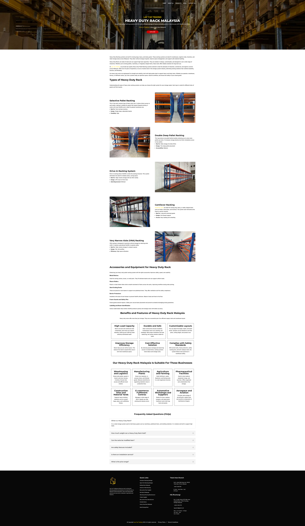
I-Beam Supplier (143, 497)
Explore (152, 32)
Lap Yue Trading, (115, 66)
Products (178, 3)
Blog (184, 3)
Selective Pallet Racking (145, 487)
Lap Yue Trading (138, 522)
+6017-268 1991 (177, 486)
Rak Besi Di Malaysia (144, 492)
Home (164, 3)
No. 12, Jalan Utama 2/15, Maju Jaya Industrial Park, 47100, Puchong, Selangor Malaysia (182, 501)
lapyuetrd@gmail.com (179, 508)
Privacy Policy (162, 522)
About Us (170, 3)
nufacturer (147, 499)
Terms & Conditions (173, 522)
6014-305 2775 (178, 505)
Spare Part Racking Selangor (146, 482)
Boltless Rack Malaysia (145, 485)
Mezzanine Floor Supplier (145, 490)
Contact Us (191, 3)
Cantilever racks (159, 207)
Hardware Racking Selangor (146, 480)
